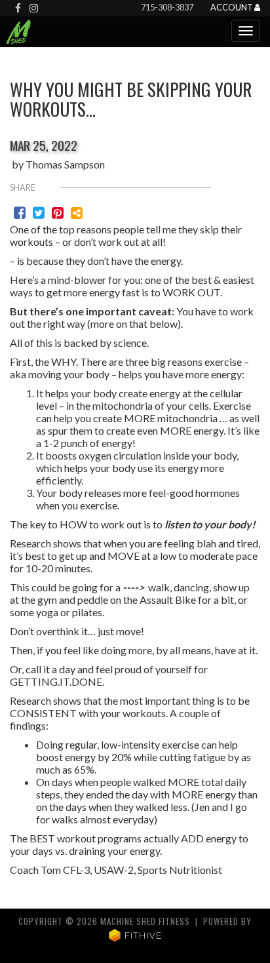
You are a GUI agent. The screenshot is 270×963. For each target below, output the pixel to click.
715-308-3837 (167, 7)
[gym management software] (135, 934)
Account (232, 7)
